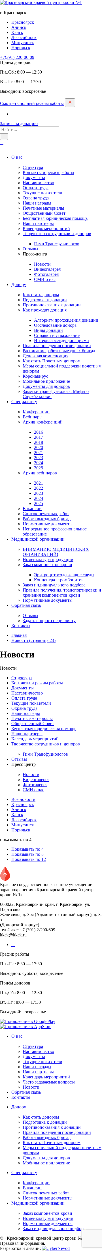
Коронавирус (35, 376)
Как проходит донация (45, 310)
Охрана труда (36, 197)
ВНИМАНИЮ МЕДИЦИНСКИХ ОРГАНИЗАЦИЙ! (56, 552)
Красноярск (22, 22)
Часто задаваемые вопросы (49, 1082)
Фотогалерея (46, 274)
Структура (33, 167)
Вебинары (32, 416)
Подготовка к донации (45, 299)
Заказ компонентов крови (47, 564)
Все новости (23, 799)
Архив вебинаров (40, 472)
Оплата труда (35, 187)
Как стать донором (41, 294)
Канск (17, 32)
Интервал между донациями (61, 340)
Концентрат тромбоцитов (59, 579)
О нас (16, 157)
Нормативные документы (48, 523)
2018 (38, 442)
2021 (38, 452)
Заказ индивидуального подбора (54, 584)
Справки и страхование (57, 335)
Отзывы (30, 248)
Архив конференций (43, 422)
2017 (38, 437)
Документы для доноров (46, 386)
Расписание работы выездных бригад (59, 350)
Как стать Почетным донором (51, 360)
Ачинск (18, 27)
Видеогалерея (47, 269)
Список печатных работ (46, 513)
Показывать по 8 (27, 854)
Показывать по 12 (28, 859)
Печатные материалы (43, 208)
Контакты (20, 625)
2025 (38, 467)
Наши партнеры (38, 223)
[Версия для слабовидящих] (1, 142)
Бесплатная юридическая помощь (55, 218)
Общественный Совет (44, 213)
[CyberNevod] (56, 1248)
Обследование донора (55, 325)
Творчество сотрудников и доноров (57, 233)
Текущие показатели (42, 192)
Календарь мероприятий (46, 228)
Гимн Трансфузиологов (56, 243)
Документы (34, 177)
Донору (18, 284)
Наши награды (37, 203)
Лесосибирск (24, 37)
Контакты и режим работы (48, 172)
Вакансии (32, 508)
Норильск (20, 47)
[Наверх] (5, 879)
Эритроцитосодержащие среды (64, 574)
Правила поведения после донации (57, 345)
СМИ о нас (45, 279)
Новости (42, 264)
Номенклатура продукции (48, 559)
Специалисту (24, 401)
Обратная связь (26, 605)
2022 (38, 488)
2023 (38, 457)
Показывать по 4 (27, 849)
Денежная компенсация (45, 355)
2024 (38, 462)
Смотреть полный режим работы (32, 103)
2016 (38, 432)
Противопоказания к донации (52, 304)
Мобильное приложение (46, 381)
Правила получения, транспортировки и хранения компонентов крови (62, 592)
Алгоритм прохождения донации (66, 320)
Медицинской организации (38, 539)
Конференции (36, 411)
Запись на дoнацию (19, 123)
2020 (38, 447)
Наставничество (38, 182)
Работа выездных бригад (47, 518)
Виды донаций (48, 330)
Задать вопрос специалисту (49, 620)
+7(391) (17, 57)
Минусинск (22, 42)
